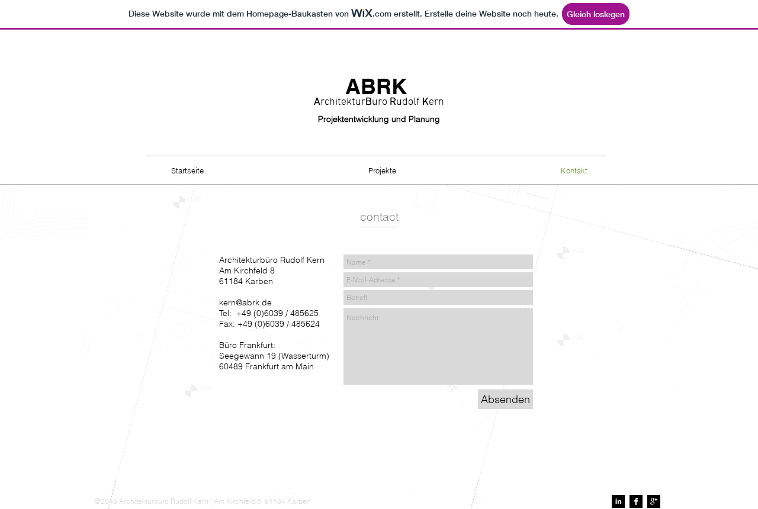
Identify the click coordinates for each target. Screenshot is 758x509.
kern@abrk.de (245, 302)
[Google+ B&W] (653, 501)
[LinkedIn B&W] (618, 501)
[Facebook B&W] (636, 501)
